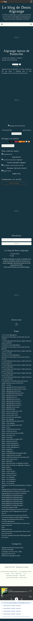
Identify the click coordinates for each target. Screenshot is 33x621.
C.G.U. (24, 573)
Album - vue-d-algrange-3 (9, 481)
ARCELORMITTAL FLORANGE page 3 (12, 499)
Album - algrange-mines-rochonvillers (12, 395)
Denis (14, 267)
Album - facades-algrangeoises (10, 443)
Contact (12, 573)
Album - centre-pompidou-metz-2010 (12, 425)
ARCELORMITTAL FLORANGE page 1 (12, 495)
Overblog (25, 567)
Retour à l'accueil (16, 133)
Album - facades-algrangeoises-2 (11, 445)
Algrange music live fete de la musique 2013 (14, 489)
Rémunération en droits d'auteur (12, 575)
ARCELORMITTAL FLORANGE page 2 (12, 497)
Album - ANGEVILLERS (8, 409)
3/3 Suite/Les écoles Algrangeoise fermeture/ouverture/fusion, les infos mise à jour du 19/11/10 (16, 357)
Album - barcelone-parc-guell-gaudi (11, 417)
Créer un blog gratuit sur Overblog (25, 571)
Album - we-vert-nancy (8, 483)
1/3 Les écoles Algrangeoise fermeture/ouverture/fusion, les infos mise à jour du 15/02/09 (16, 337)
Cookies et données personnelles (12, 577)
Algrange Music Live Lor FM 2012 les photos (14, 493)
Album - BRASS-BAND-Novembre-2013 (13, 421)
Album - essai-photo (7, 437)
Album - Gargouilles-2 (8, 451)
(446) (11, 555)
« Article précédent (7, 130)
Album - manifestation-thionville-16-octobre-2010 (15, 457)
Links (3, 527)
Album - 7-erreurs (6, 385)
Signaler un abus (19, 573)
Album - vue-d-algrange (8, 477)
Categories (19, 58)
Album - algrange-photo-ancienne (11, 399)
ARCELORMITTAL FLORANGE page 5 (12, 503)
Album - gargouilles (7, 449)
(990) (7, 549)
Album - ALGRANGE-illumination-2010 (13, 393)
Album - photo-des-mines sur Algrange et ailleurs (15, 463)
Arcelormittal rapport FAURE (9, 507)
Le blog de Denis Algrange (16, 9)
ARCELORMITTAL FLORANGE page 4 (12, 501)
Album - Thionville (7, 469)
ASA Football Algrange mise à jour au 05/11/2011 (15, 509)
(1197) (12, 547)
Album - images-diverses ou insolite (11, 455)
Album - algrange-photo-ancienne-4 (11, 405)
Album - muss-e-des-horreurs (9, 459)
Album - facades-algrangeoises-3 (11, 447)
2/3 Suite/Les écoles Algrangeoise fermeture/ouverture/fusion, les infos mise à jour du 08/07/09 (16, 347)
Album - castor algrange (8, 423)
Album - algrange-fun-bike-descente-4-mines (14, 389)
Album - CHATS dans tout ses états (11, 429)
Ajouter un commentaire (14, 183)
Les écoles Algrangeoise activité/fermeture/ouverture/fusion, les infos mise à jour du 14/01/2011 (16, 523)
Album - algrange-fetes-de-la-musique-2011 (14, 387)
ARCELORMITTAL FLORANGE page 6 (12, 505)
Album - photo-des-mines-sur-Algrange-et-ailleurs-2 (16, 465)
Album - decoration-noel (8, 435)
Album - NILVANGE (7, 461)
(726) (8, 553)
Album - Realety (6, 467)
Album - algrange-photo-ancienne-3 (11, 403)
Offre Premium (22, 575)
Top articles (7, 573)
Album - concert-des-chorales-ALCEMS (12, 433)
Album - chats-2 (6, 427)
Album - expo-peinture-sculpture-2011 (12, 439)
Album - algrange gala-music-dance (11, 391)
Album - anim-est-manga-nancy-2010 (12, 411)
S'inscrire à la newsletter (8, 145)
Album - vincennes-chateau (9, 475)
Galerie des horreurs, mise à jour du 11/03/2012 (14, 515)
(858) (12, 551)
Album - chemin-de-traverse (9, 431)
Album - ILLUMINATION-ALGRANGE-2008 (14, 453)
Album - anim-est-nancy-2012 (10, 415)
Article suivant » (26, 130)
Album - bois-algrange (8, 419)
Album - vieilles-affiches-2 (9, 473)
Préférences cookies (23, 577)
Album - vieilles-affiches (8, 471)
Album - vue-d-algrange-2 (9, 479)
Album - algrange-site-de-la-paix (10, 407)
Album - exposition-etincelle (9, 441)
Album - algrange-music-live (9, 397)
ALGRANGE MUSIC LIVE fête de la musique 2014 (15, 491)
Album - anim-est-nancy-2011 (10, 413)
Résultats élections (7, 529)
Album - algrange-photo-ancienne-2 (11, 401)
